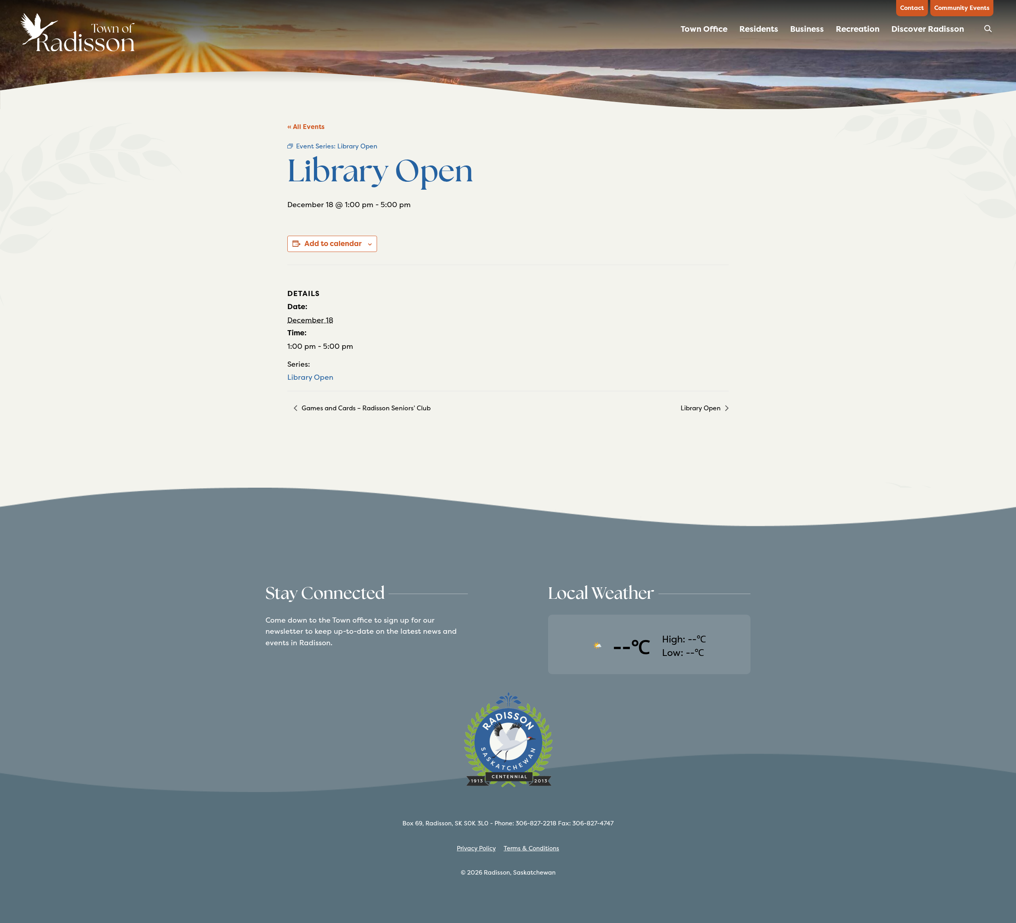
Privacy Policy (476, 848)
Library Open (310, 377)
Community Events (961, 8)
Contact (912, 8)
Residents (758, 29)
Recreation (857, 29)
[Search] (989, 31)
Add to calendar (333, 243)
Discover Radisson (927, 29)
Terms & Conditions (531, 848)
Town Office (704, 29)
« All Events (306, 127)
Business (807, 29)
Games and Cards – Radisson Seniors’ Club (365, 408)
